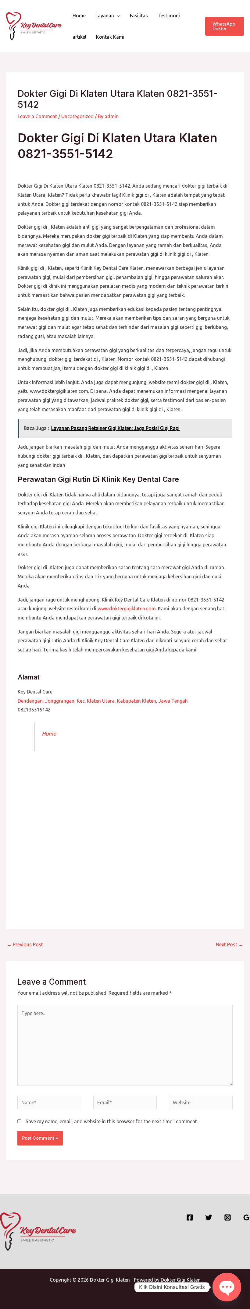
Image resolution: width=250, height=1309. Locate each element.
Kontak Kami (110, 37)
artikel (79, 37)
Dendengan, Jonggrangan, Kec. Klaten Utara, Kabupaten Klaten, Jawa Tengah (103, 701)
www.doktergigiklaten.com (127, 608)
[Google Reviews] (246, 1217)
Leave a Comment (37, 116)
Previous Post (25, 944)
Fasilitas (139, 15)
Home (79, 15)
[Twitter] (208, 1217)
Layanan (104, 15)
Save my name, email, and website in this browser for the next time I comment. (112, 1121)
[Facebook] (189, 1217)
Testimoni (169, 15)
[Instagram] (227, 1217)
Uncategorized (77, 116)
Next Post (229, 944)
